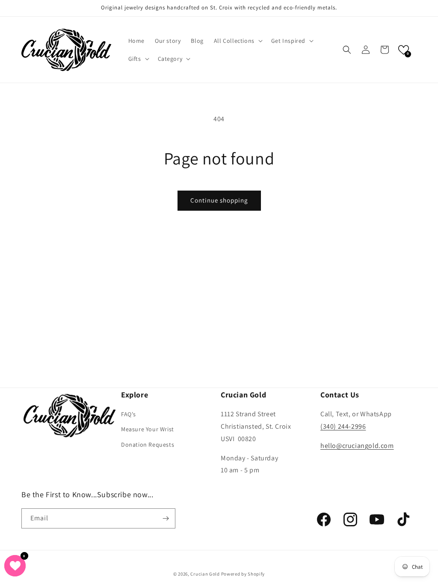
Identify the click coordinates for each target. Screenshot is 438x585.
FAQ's (128, 414)
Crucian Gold (204, 574)
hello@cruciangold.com (357, 445)
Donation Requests (147, 444)
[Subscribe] (165, 518)
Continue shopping (219, 200)
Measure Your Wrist (147, 429)
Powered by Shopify (243, 574)
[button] (237, 41)
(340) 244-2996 (343, 426)
